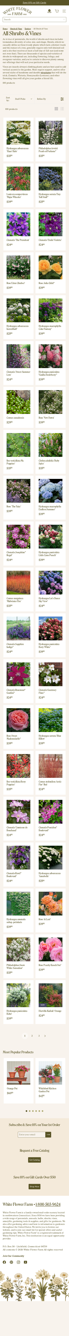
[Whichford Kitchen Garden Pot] (50, 1073)
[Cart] (56, 11)
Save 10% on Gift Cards (34, 2)
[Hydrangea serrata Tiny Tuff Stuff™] (50, 178)
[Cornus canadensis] (18, 402)
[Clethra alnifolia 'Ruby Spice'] (50, 445)
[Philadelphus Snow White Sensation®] (18, 949)
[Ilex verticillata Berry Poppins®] (18, 766)
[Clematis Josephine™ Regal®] (18, 537)
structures (46, 72)
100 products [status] (11, 109)
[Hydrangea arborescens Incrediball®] (18, 310)
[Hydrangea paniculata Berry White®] (50, 628)
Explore (28, 29)
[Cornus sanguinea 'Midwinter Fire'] (18, 583)
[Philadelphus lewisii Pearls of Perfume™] (50, 133)
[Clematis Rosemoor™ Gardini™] (18, 674)
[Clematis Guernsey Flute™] (50, 674)
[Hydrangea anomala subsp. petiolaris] (18, 903)
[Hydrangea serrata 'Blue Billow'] (50, 720)
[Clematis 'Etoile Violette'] (50, 224)
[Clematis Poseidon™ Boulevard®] (50, 812)
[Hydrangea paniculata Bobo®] (18, 995)
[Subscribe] (48, 1135)
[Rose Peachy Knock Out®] (50, 949)
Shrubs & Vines (16, 29)
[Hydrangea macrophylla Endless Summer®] (50, 491)
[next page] (45, 1036)
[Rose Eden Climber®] (18, 267)
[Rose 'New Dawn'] (50, 402)
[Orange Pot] (18, 1073)
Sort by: (15, 99)
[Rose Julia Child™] (50, 267)
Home (5, 29)
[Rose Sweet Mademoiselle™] (18, 720)
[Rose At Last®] (50, 903)
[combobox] (34, 19)
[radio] (56, 109)
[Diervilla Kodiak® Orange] (50, 995)
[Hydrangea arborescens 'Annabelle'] (50, 857)
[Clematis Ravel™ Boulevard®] (18, 857)
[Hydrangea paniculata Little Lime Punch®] (50, 537)
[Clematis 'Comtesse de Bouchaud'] (18, 812)
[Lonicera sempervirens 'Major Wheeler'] (18, 178)
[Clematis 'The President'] (18, 224)
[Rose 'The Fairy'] (18, 491)
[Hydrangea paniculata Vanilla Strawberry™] (50, 356)
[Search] (64, 19)
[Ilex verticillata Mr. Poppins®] (18, 445)
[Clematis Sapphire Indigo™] (18, 628)
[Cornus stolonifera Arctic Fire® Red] (50, 766)
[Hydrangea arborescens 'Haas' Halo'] (18, 133)
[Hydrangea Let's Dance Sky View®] (50, 583)
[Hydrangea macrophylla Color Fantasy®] (50, 310)
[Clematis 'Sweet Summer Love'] (18, 356)
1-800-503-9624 (48, 1204)
